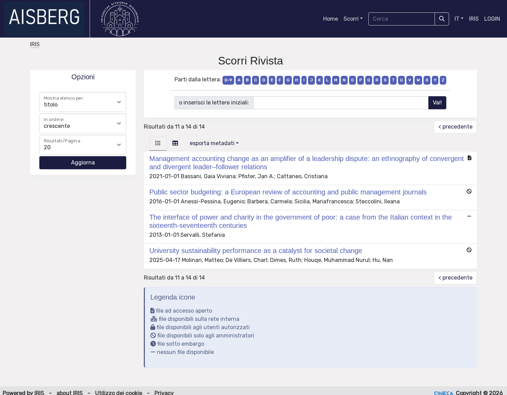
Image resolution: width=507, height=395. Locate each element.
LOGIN (492, 19)
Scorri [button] (351, 19)
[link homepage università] (120, 19)
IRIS (474, 19)
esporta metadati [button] (212, 143)
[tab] (158, 143)
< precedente (455, 126)
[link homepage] (47, 19)
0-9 (228, 80)
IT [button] (457, 19)
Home (330, 19)
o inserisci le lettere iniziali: (214, 102)
